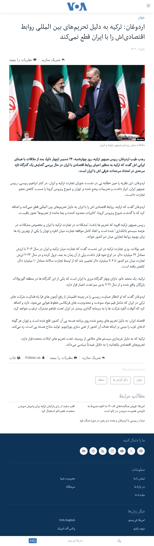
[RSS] (102, 451)
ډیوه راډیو (139, 529)
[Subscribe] (83, 451)
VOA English (67, 520)
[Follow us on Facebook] (141, 451)
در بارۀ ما (139, 487)
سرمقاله (70, 487)
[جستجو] (119, 541)
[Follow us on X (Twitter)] (131, 451)
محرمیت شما (67, 479)
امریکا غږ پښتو (75, 541)
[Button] (53, 60)
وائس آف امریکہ (66, 529)
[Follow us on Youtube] (122, 451)
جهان (141, 18)
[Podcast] (93, 451)
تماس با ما (139, 479)
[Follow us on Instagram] (112, 451)
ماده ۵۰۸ (140, 495)
